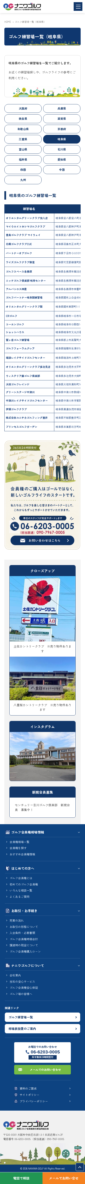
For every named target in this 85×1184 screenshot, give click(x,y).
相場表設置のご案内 (22, 1028)
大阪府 (23, 108)
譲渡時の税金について (24, 945)
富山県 (23, 149)
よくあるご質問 (19, 897)
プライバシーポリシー (34, 1101)
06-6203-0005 (45, 1051)
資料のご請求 (28, 1088)
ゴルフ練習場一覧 (20, 1017)
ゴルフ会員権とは (21, 878)
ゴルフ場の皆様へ (21, 994)
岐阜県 (62, 139)
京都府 (62, 129)
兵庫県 (62, 108)
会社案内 (15, 975)
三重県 (23, 139)
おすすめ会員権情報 (22, 854)
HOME (7, 21)
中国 (62, 170)
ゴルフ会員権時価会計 (24, 939)
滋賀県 (62, 118)
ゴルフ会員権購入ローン (25, 951)
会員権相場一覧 (19, 842)
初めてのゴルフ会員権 (24, 884)
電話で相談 (21, 1178)
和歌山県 (23, 129)
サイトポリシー (29, 1095)
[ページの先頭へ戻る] (80, 1167)
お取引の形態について (24, 927)
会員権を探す (18, 848)
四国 (23, 170)
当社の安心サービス (22, 981)
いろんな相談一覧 (21, 890)
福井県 (23, 159)
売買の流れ (17, 920)
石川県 (62, 149)
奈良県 (23, 118)
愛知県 (62, 159)
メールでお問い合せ (63, 1178)
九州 (23, 180)
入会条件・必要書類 (22, 933)
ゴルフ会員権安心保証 (24, 987)
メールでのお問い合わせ (45, 1070)
